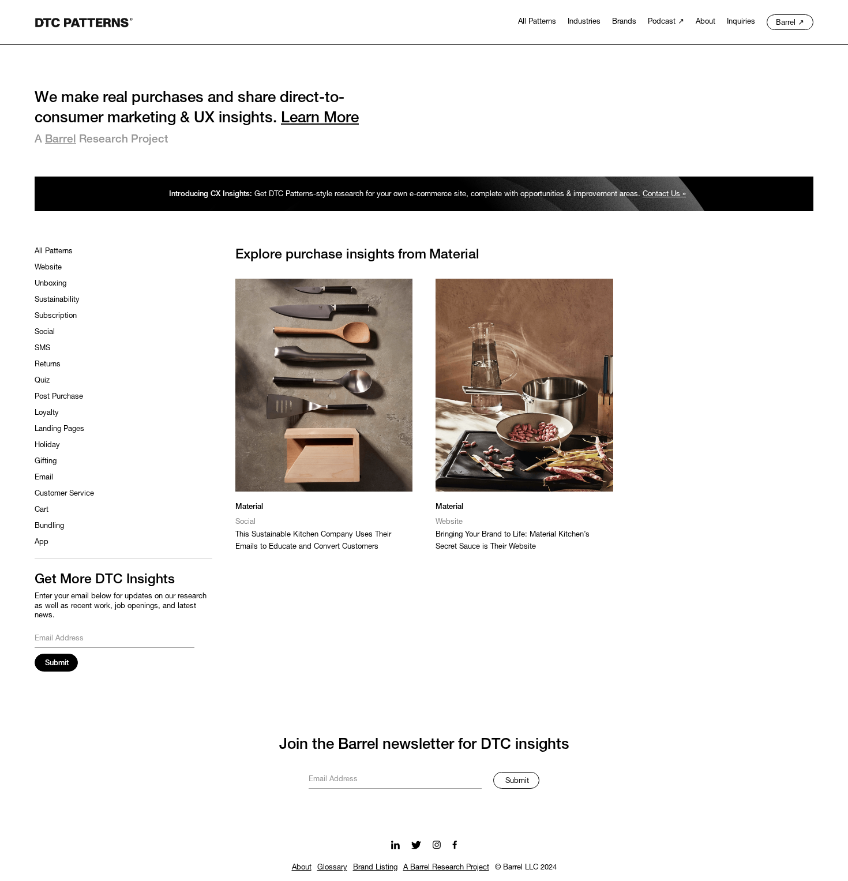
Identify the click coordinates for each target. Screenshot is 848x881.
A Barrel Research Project (446, 867)
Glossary (332, 867)
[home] (84, 21)
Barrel (60, 139)
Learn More (320, 118)
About (302, 867)
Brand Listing (375, 867)
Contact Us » (664, 194)
